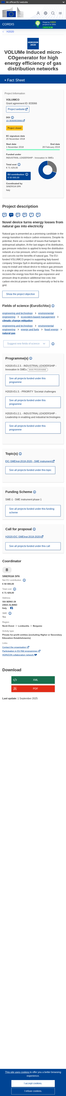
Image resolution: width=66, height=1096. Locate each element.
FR (24, 215)
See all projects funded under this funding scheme (31, 511)
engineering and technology (17, 313)
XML (35, 680)
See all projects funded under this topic (30, 470)
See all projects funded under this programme (27, 380)
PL (38, 215)
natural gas (8, 333)
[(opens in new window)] (12, 12)
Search (53, 13)
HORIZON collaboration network (22, 655)
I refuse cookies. (33, 1091)
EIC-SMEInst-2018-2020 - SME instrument (28, 461)
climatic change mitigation (17, 320)
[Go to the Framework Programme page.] (33, 43)
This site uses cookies (17, 1072)
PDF (35, 688)
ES (18, 215)
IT (31, 215)
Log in (38, 13)
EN (11, 215)
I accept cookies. (33, 1083)
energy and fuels (30, 329)
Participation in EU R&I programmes (24, 651)
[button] (45, 13)
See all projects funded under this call (29, 546)
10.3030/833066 (14, 120)
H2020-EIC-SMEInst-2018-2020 (23, 536)
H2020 (10, 31)
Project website (16, 110)
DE (4, 215)
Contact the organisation (18, 647)
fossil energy (51, 329)
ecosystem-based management (38, 317)
